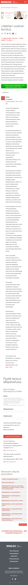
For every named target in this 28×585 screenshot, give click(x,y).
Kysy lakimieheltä (5, 7)
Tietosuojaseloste (14, 553)
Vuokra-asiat (14, 7)
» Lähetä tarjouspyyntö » (12, 436)
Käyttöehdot (14, 556)
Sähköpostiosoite (8, 409)
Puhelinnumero (7, 416)
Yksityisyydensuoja (14, 558)
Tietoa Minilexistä (14, 551)
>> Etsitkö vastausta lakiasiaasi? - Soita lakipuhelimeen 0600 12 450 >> (14, 86)
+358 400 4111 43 (8, 448)
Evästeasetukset (14, 561)
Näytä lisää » (23, 524)
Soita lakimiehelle (10, 101)
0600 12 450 (19, 101)
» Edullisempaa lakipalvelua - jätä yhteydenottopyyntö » (14, 532)
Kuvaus (5, 396)
